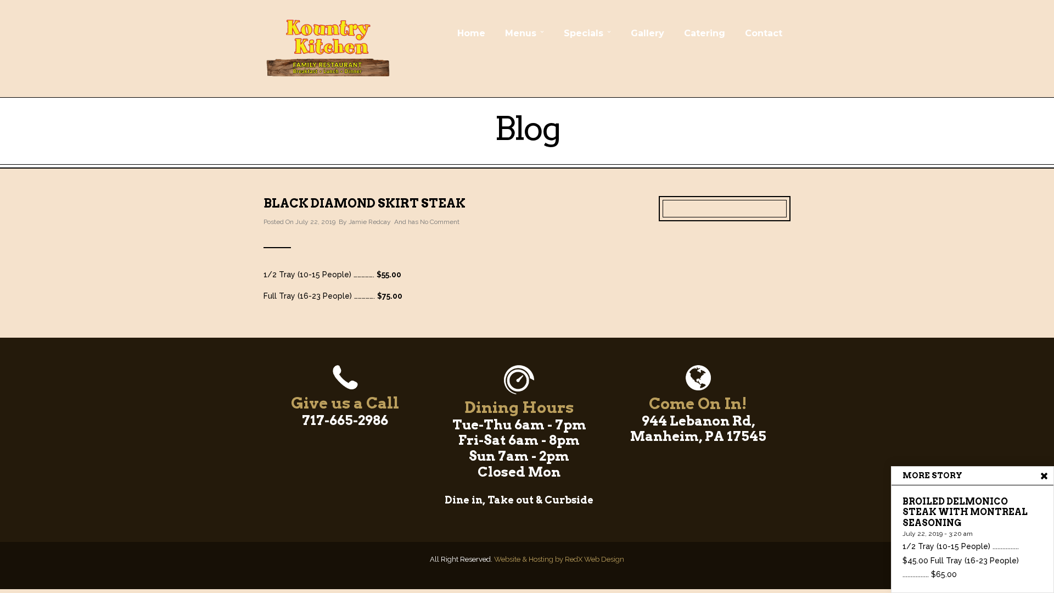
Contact (763, 33)
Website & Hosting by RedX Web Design (559, 559)
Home (471, 33)
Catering (704, 33)
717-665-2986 (345, 420)
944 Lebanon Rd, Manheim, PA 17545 (698, 429)
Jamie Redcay (370, 222)
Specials (583, 33)
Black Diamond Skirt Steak (365, 203)
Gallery (647, 33)
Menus (520, 33)
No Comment (439, 222)
